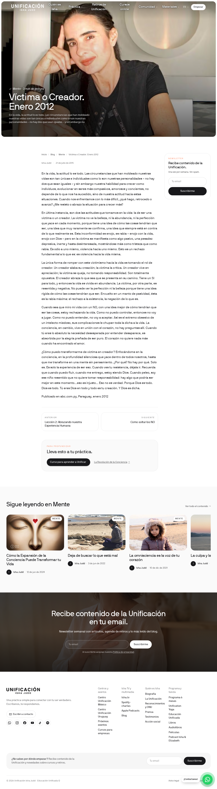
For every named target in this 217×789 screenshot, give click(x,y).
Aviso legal (174, 781)
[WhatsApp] (9, 723)
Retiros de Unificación (99, 7)
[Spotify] (48, 723)
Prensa (149, 712)
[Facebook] (25, 723)
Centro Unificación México (104, 701)
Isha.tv (125, 697)
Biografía (150, 694)
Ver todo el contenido (198, 506)
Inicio (44, 155)
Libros (172, 723)
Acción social (152, 722)
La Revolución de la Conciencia (112, 462)
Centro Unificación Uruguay (104, 713)
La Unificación (153, 699)
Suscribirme (187, 191)
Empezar (198, 7)
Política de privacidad (123, 652)
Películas (174, 732)
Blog (53, 155)
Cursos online (125, 7)
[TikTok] (40, 723)
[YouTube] (32, 723)
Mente (62, 155)
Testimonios (152, 717)
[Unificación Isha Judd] (27, 7)
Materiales (169, 7)
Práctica (74, 7)
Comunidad (147, 7)
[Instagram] (17, 723)
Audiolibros (175, 727)
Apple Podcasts (131, 711)
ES (184, 7)
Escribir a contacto (23, 714)
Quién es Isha (54, 7)
